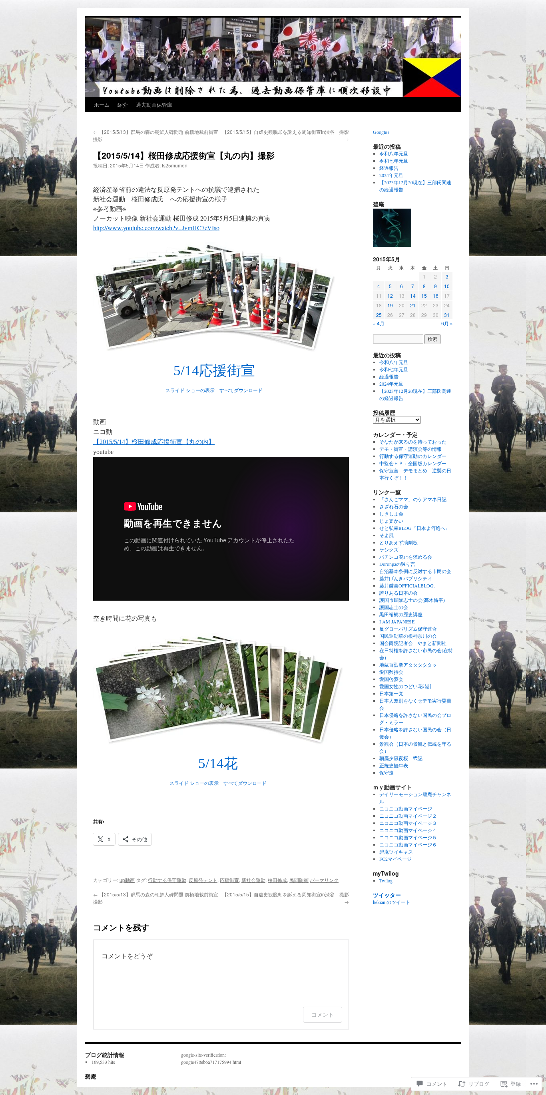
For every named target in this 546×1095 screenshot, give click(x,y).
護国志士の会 (393, 607)
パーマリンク (324, 879)
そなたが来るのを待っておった (412, 441)
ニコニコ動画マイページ (405, 808)
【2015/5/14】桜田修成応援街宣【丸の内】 (154, 441)
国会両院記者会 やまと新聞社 (412, 643)
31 (447, 314)
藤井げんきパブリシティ (405, 578)
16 (435, 295)
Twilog (386, 880)
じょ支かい (391, 521)
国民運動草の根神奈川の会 (408, 636)
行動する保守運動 (167, 879)
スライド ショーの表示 (190, 390)
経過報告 (389, 168)
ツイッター (387, 895)
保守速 (386, 772)
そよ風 (386, 535)
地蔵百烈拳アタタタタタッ (408, 664)
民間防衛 (299, 879)
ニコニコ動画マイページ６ (408, 844)
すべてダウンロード (241, 390)
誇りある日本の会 (398, 592)
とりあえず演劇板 (398, 542)
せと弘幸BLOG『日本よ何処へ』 (414, 528)
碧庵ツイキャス (396, 851)
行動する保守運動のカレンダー (412, 456)
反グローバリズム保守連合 (408, 628)
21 (413, 305)
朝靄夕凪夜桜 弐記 (400, 758)
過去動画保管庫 (154, 104)
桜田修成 (277, 879)
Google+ (381, 132)
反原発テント (203, 879)
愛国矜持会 (391, 672)
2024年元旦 (391, 175)
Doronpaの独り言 (397, 564)
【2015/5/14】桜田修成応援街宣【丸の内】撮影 (184, 155)
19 (390, 305)
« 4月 (379, 323)
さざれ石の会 (393, 506)
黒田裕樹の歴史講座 (400, 614)
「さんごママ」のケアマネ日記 (412, 499)
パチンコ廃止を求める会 (405, 556)
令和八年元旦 (393, 153)
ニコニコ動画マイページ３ (408, 823)
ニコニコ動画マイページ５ (408, 837)
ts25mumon (174, 165)
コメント (322, 1014)
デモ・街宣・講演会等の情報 (410, 449)
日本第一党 (391, 693)
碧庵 (90, 1076)
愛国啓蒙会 (391, 679)
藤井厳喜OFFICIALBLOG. (407, 585)
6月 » (447, 323)
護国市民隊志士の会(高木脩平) (412, 600)
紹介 (123, 104)
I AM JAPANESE (396, 621)
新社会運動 (253, 879)
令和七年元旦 (393, 160)
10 (447, 286)
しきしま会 (391, 513)
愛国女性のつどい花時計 (405, 686)
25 (379, 314)
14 (413, 295)
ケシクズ (389, 549)
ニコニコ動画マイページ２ (408, 815)
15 (424, 295)
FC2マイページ (395, 859)
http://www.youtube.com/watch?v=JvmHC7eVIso (156, 227)
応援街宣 (229, 879)
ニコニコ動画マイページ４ (408, 830)
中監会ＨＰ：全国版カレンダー (412, 463)
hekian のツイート (391, 902)
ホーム (102, 104)
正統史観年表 (393, 765)
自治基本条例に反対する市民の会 (415, 571)
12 (390, 295)
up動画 (127, 879)
